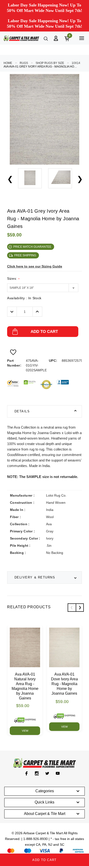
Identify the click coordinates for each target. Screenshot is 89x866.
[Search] (45, 38)
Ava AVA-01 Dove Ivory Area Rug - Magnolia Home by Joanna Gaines (64, 683)
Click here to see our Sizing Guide (34, 266)
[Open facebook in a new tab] (26, 773)
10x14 (76, 63)
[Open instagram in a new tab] (37, 773)
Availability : (24, 298)
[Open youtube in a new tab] (58, 773)
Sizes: (13, 279)
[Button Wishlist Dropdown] (13, 352)
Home (8, 63)
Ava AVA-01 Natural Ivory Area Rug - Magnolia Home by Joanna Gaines (25, 686)
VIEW (25, 730)
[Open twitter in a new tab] (47, 773)
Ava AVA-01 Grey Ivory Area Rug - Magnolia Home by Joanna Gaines (40, 66)
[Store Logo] (21, 38)
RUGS (24, 63)
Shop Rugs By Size (50, 63)
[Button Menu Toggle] (81, 38)
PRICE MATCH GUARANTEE (32, 246)
